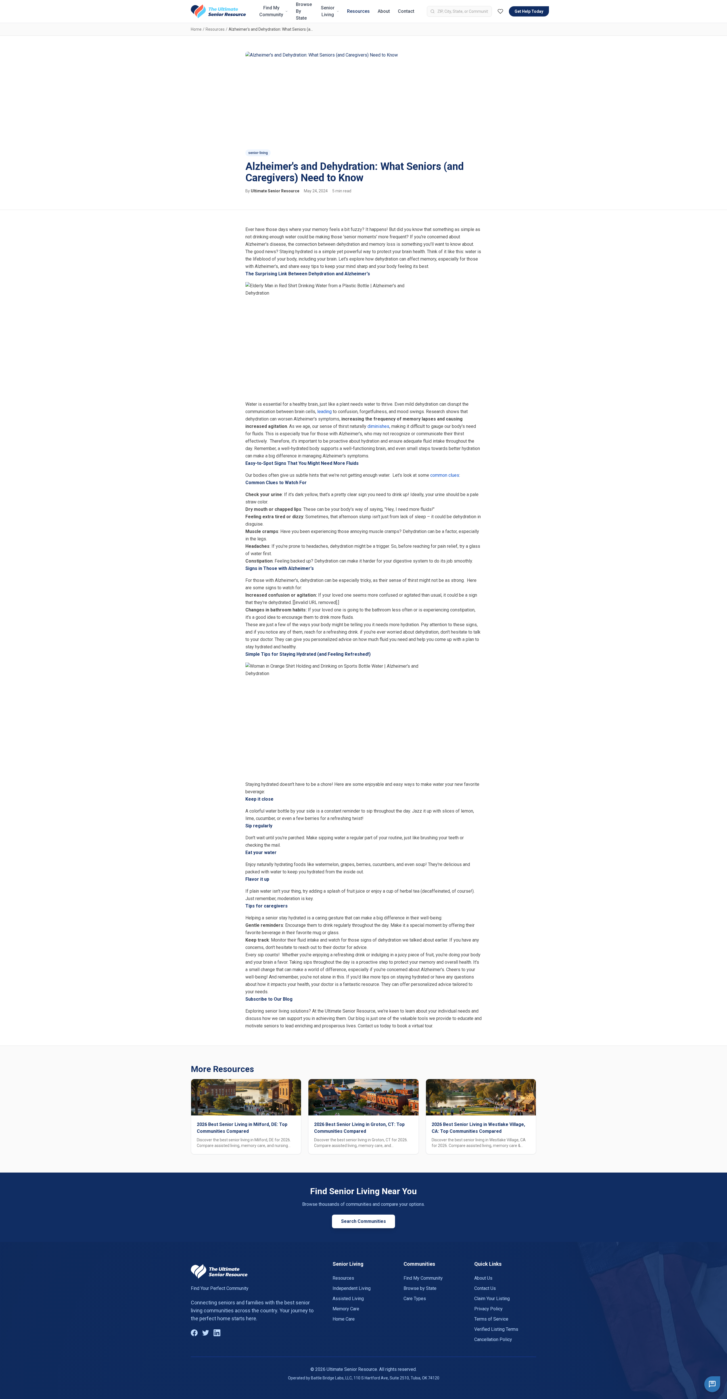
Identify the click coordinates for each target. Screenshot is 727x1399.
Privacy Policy (488, 1308)
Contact (406, 11)
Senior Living (328, 11)
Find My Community (271, 11)
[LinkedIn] (217, 1332)
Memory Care (346, 1308)
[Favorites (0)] (500, 11)
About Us (483, 1278)
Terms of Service (491, 1319)
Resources (358, 11)
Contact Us (485, 1288)
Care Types (415, 1298)
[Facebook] (194, 1332)
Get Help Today (529, 11)
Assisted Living (348, 1298)
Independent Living (352, 1288)
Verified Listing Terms (496, 1329)
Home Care (344, 1319)
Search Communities (363, 1221)
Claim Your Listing (492, 1298)
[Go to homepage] (218, 11)
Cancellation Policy (493, 1339)
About (384, 11)
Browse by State (420, 1288)
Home (196, 29)
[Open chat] (712, 1384)
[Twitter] (205, 1332)
